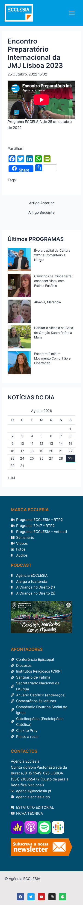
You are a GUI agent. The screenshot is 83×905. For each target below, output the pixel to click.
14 (61, 444)
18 (32, 451)
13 (51, 444)
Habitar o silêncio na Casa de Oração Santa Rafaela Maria (53, 332)
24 (22, 458)
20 (51, 451)
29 (70, 458)
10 (22, 444)
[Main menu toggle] (72, 12)
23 (12, 458)
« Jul (11, 478)
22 (70, 451)
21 (61, 451)
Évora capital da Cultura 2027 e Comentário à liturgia (52, 255)
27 (51, 458)
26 (41, 458)
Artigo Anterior (41, 203)
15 (70, 444)
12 (41, 444)
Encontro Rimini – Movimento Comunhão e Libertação (52, 358)
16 (12, 451)
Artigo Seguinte (41, 212)
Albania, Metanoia (47, 302)
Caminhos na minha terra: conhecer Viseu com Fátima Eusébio (53, 280)
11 (31, 444)
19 (41, 451)
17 (22, 451)
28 (61, 458)
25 (32, 458)
